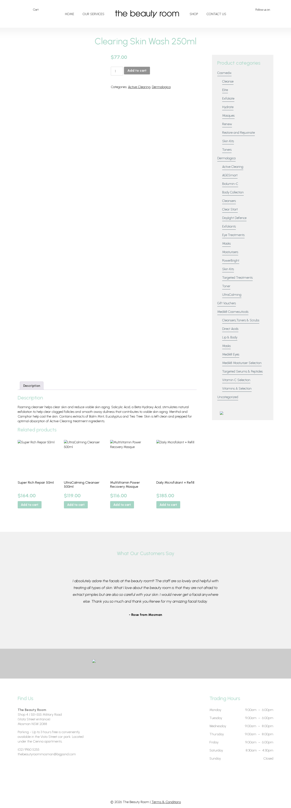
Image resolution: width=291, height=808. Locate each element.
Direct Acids (230, 329)
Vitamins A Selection (237, 388)
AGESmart (230, 175)
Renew (227, 124)
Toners (227, 150)
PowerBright (230, 261)
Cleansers (229, 201)
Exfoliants (229, 226)
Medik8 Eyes (230, 354)
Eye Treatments (233, 235)
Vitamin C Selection (236, 380)
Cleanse (227, 81)
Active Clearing (139, 87)
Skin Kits (228, 141)
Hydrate (227, 107)
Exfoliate (228, 98)
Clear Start (230, 209)
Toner (226, 286)
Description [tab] (31, 386)
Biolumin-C (230, 184)
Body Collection (233, 192)
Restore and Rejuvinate (238, 133)
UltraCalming (231, 295)
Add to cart (137, 70)
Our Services (93, 14)
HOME (69, 14)
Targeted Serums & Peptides (242, 371)
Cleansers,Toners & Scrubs (240, 320)
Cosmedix (224, 73)
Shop (194, 14)
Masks (226, 243)
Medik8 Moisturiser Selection (242, 363)
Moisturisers (230, 252)
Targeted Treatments (237, 278)
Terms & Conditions (166, 802)
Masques (228, 116)
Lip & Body (229, 337)
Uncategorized (227, 397)
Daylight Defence (234, 218)
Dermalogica (161, 87)
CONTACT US (216, 14)
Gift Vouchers (226, 303)
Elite (225, 90)
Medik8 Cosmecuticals (232, 312)
